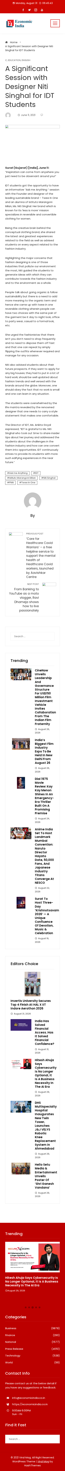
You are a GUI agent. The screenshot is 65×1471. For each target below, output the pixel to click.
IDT (36, 473)
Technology (32, 1355)
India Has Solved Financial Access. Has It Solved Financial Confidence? (44, 1032)
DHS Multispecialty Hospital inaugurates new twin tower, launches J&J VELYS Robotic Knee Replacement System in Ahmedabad (46, 1126)
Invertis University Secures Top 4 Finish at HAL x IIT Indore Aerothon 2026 (31, 1004)
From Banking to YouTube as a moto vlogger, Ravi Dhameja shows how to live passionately (24, 598)
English (26, 60)
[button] (26, 1307)
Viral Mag (43, 1461)
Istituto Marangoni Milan (22, 477)
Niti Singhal (49, 477)
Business (32, 1328)
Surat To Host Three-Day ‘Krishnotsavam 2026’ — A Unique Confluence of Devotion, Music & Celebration (47, 916)
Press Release (32, 1349)
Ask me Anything (18, 473)
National (32, 1342)
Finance (32, 1335)
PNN (11, 482)
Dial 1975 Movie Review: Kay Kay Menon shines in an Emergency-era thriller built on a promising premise (44, 796)
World (32, 1362)
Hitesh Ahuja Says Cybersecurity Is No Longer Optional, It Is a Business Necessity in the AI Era (46, 1073)
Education (14, 60)
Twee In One (28, 482)
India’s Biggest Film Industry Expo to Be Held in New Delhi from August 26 (44, 751)
